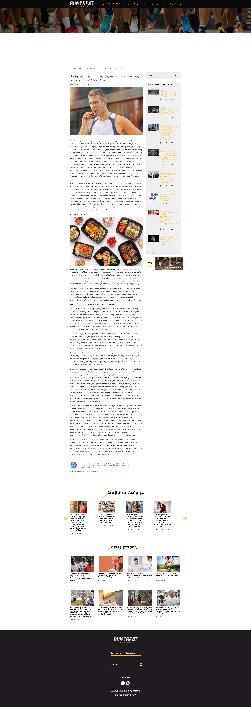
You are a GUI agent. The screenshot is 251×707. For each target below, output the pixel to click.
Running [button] (101, 4)
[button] (66, 516)
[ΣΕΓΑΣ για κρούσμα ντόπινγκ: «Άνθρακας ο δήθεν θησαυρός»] (153, 196)
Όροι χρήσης (131, 649)
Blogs (171, 4)
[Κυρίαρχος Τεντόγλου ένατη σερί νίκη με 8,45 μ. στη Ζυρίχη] (153, 92)
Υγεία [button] (146, 4)
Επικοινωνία (116, 649)
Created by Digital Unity (125, 691)
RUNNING (95, 471)
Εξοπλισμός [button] (155, 4)
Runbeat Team (76, 84)
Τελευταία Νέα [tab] (153, 85)
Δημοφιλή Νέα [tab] (167, 85)
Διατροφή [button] (138, 4)
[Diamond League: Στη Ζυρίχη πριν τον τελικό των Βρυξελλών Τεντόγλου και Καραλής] (153, 174)
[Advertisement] (59, 53)
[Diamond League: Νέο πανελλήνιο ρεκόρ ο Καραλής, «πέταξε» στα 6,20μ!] (153, 109)
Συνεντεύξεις (128, 4)
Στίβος (109, 4)
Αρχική (73, 68)
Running (80, 68)
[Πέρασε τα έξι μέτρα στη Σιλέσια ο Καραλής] (153, 238)
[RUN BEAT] (82, 4)
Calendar (165, 4)
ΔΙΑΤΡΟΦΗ (78, 471)
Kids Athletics (117, 4)
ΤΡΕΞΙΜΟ (86, 471)
